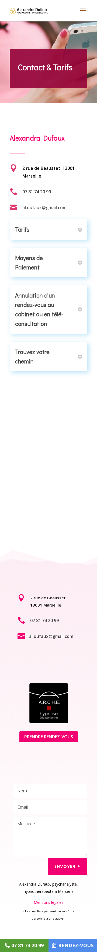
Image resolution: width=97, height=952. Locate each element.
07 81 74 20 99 (36, 192)
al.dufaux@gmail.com (44, 207)
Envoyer (64, 866)
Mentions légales (48, 902)
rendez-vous (75, 945)
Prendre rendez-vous (48, 737)
